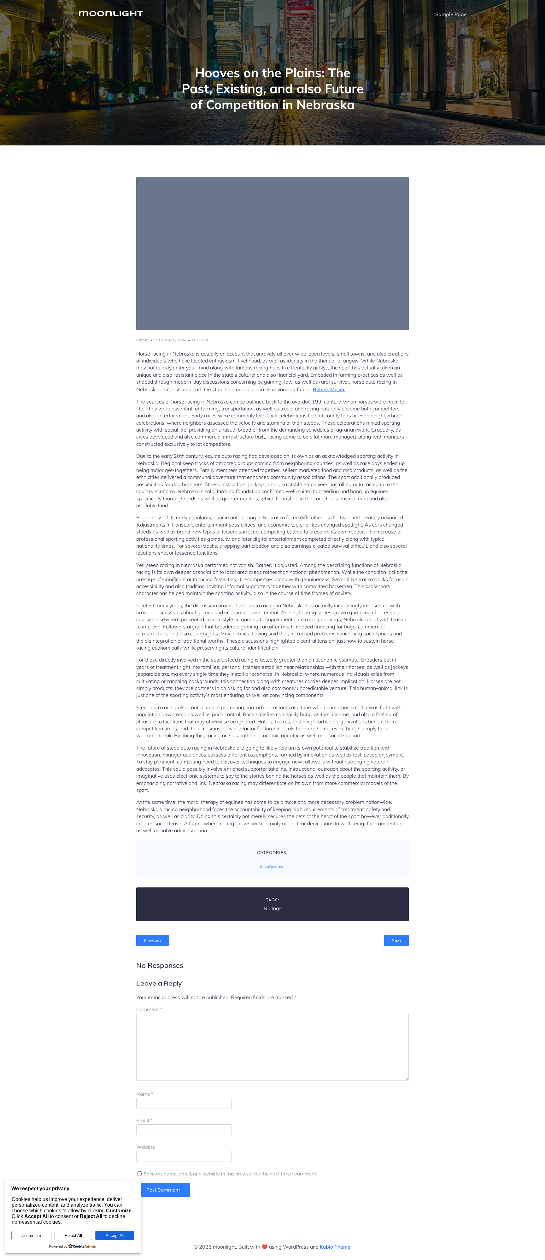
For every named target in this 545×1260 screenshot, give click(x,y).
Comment (149, 1009)
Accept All (115, 1235)
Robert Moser (329, 389)
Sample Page (451, 14)
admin (142, 340)
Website (145, 1147)
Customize (31, 1235)
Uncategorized (272, 866)
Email (144, 1120)
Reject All (73, 1235)
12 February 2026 (170, 340)
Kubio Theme (335, 1247)
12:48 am (200, 340)
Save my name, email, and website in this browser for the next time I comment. (230, 1174)
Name (144, 1094)
